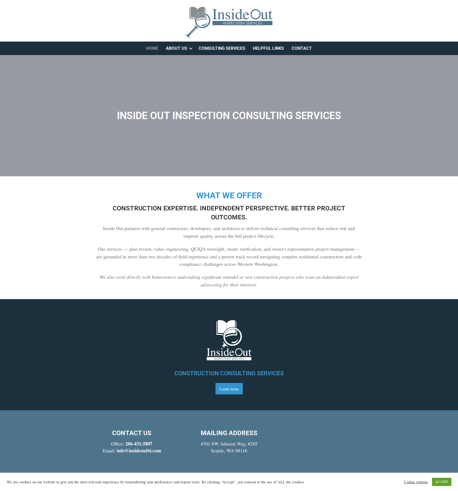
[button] (191, 48)
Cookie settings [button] (416, 482)
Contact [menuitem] (302, 48)
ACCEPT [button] (441, 481)
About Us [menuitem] (176, 48)
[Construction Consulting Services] (229, 339)
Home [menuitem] (152, 48)
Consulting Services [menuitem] (222, 48)
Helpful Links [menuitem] (268, 48)
